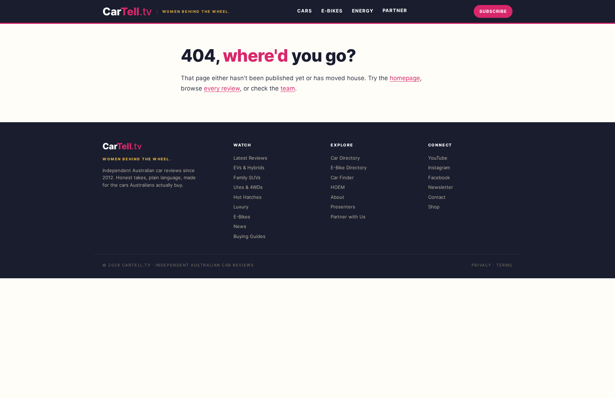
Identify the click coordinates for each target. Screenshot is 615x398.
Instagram (439, 167)
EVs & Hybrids (248, 167)
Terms (504, 265)
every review (222, 88)
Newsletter (440, 187)
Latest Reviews (250, 158)
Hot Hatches (247, 197)
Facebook (439, 177)
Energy (362, 11)
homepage (405, 78)
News (239, 226)
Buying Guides (249, 236)
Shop (434, 207)
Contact (437, 197)
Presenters (343, 207)
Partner (395, 10)
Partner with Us (348, 216)
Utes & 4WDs (248, 187)
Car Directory (345, 158)
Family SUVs (247, 177)
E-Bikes (332, 11)
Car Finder (342, 177)
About (337, 197)
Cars (304, 11)
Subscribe (493, 11)
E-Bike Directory (349, 167)
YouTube (437, 158)
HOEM (338, 187)
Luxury (240, 207)
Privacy (482, 265)
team (287, 88)
